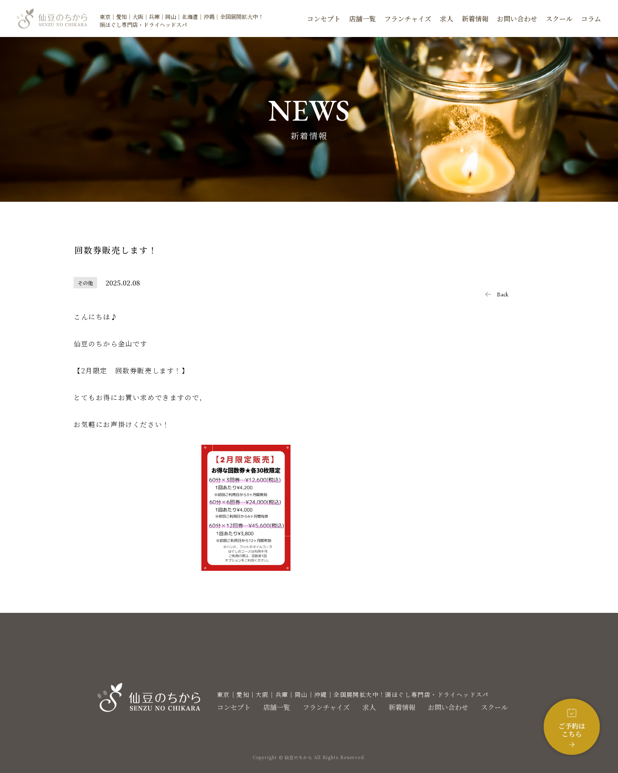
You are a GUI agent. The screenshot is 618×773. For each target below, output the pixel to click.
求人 (446, 19)
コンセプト (324, 19)
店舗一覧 (362, 19)
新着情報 (475, 19)
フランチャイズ (407, 19)
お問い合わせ (517, 19)
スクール (559, 19)
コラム (591, 19)
